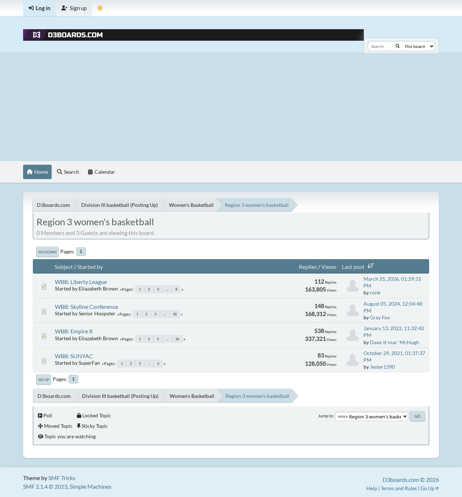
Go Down (47, 252)
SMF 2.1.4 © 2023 (45, 486)
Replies (308, 266)
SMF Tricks (61, 477)
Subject (64, 266)
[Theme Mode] (100, 8)
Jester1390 (382, 367)
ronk (375, 292)
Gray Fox (380, 317)
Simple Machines (91, 486)
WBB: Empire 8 (73, 331)
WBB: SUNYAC (74, 355)
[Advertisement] (231, 107)
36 (177, 339)
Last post (353, 266)
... (167, 289)
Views (328, 266)
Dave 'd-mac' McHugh (394, 342)
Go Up (43, 379)
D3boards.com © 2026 (411, 479)
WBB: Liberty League (81, 281)
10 (174, 314)
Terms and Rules (399, 488)
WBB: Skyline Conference (86, 306)
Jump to (325, 415)
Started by (90, 266)
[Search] (397, 46)
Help (371, 488)
